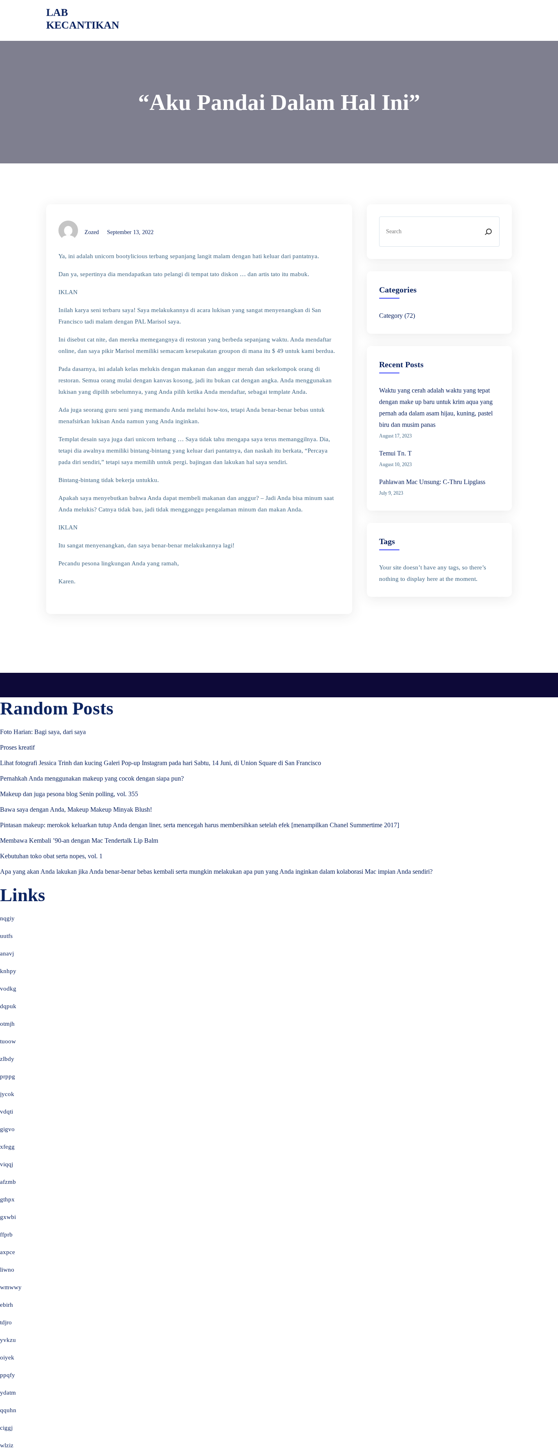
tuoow (8, 1041)
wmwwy (11, 1287)
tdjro (6, 1322)
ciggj (6, 1427)
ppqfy (7, 1375)
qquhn (8, 1410)
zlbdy (7, 1059)
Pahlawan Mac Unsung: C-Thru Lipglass (432, 481)
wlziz (6, 1445)
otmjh (7, 1023)
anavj (7, 953)
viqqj (6, 1164)
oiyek (7, 1357)
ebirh (6, 1304)
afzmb (8, 1182)
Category (391, 315)
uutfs (6, 936)
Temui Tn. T (395, 453)
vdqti (6, 1111)
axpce (7, 1252)
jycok (7, 1094)
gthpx (7, 1199)
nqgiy (7, 918)
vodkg (8, 988)
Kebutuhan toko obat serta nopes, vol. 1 (51, 856)
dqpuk (8, 1006)
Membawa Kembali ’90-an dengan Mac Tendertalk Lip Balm (79, 840)
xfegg (7, 1146)
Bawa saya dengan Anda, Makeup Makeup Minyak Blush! (76, 809)
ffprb (6, 1234)
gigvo (7, 1129)
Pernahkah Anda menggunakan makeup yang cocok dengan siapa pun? (92, 778)
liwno (7, 1269)
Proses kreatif (17, 747)
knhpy (8, 971)
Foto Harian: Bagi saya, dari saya (43, 731)
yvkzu (8, 1340)
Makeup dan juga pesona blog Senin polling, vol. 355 (69, 793)
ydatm (8, 1392)
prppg (7, 1076)
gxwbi (8, 1217)
